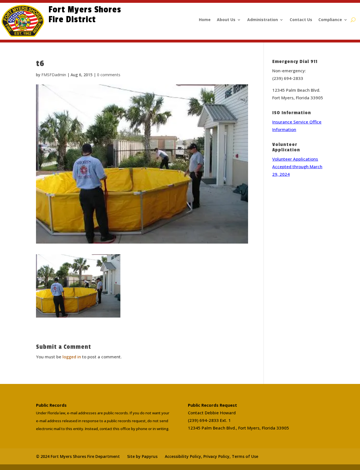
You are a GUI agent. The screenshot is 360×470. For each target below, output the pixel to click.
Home (205, 20)
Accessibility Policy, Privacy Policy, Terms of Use (211, 456)
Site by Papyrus (142, 456)
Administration (262, 20)
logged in (71, 356)
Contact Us (301, 20)
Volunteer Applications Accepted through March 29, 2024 (297, 166)
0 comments (108, 74)
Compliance (330, 20)
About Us (226, 20)
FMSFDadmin (53, 74)
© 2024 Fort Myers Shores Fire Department (78, 456)
